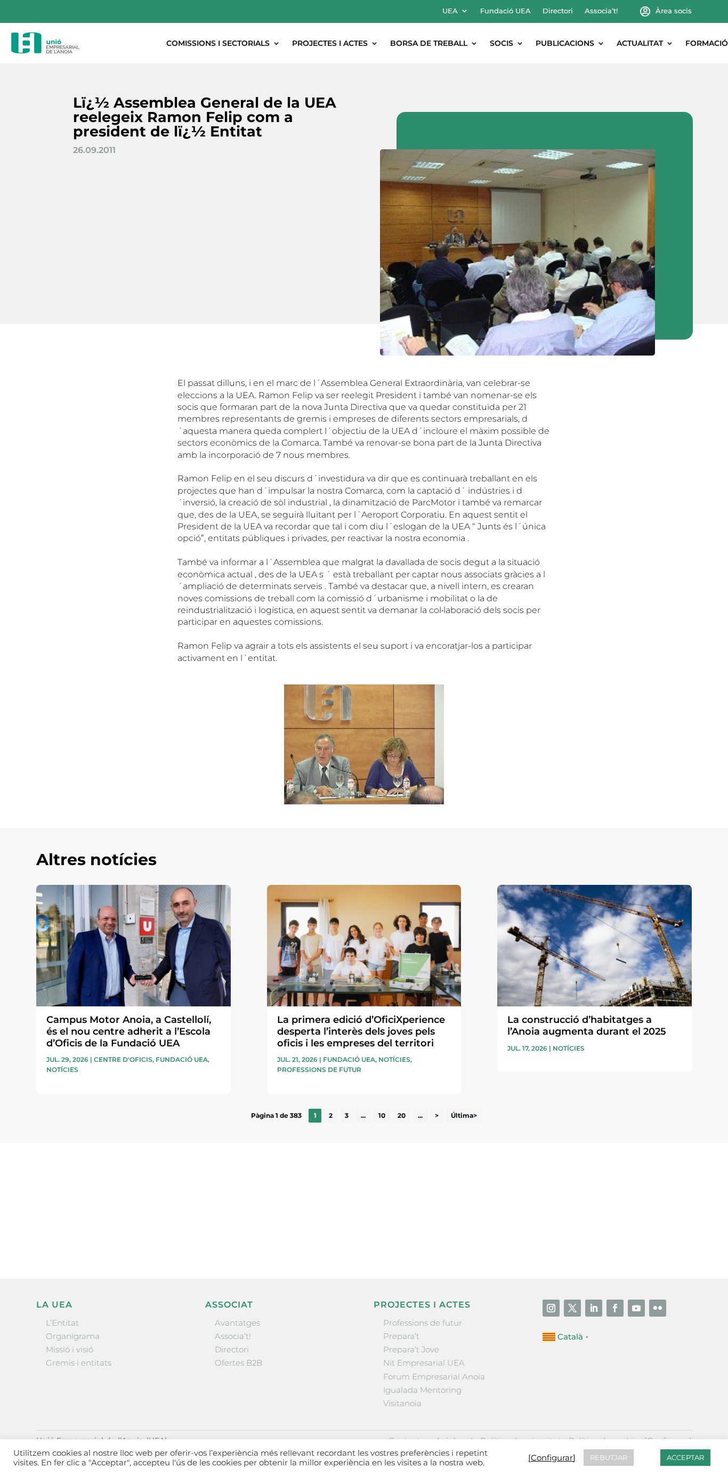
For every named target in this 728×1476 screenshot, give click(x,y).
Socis (501, 43)
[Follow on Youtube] (636, 1308)
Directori (558, 11)
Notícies (62, 1070)
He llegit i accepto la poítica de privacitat (518, 1216)
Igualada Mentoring (422, 1390)
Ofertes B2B (238, 1363)
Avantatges (237, 1323)
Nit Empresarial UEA (424, 1363)
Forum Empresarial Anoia (434, 1377)
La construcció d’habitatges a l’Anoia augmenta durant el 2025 (586, 1025)
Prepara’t (401, 1336)
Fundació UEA (505, 11)
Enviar (667, 1235)
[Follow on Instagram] (551, 1308)
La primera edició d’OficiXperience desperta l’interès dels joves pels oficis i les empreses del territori (361, 1031)
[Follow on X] (572, 1308)
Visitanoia (402, 1403)
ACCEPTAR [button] (685, 1457)
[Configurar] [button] (552, 1458)
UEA (450, 11)
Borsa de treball (428, 43)
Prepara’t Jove (411, 1349)
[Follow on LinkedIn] (593, 1308)
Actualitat (640, 43)
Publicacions (565, 43)
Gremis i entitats (78, 1363)
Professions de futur (319, 1070)
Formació (706, 43)
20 (402, 1116)
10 (381, 1116)
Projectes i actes (330, 43)
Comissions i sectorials (218, 43)
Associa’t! (601, 11)
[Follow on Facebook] (615, 1308)
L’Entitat (62, 1323)
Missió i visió (69, 1349)
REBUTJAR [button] (608, 1457)
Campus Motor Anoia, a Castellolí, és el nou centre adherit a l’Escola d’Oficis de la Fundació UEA (128, 1031)
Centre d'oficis (123, 1059)
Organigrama (73, 1336)
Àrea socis (674, 11)
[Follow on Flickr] (657, 1308)
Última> (464, 1116)
